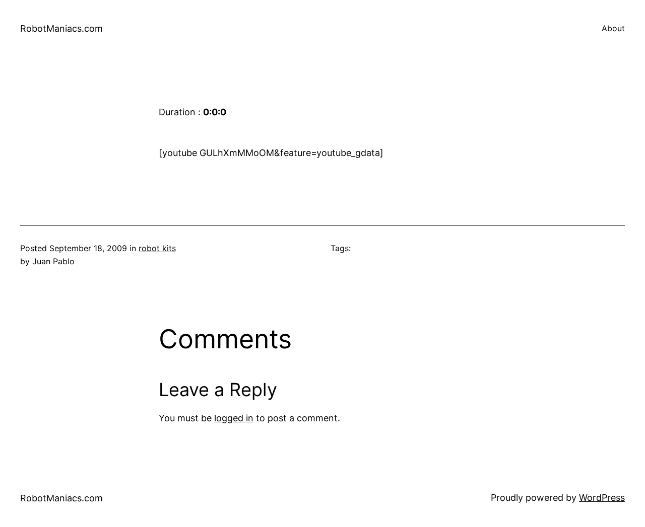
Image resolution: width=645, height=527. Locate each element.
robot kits (157, 248)
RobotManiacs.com (61, 28)
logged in (233, 418)
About (613, 28)
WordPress (602, 497)
